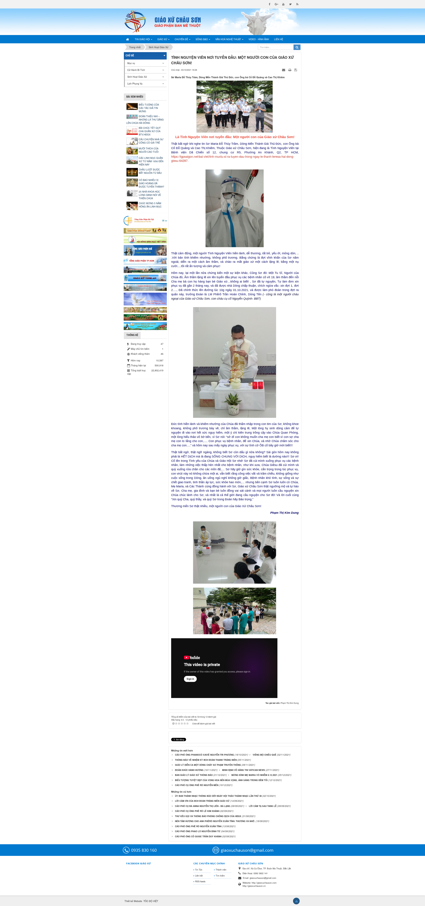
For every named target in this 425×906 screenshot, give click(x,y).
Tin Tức (198, 869)
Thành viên (221, 869)
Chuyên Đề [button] (182, 39)
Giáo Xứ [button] (162, 39)
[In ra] (290, 69)
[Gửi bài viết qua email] (284, 69)
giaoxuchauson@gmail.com (247, 850)
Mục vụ (131, 63)
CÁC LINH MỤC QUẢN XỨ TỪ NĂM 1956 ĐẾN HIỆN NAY (151, 161)
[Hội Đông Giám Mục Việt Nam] (145, 239)
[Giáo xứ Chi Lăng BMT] (145, 309)
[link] (232, 158)
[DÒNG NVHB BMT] (145, 325)
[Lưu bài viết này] (296, 69)
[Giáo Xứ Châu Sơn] (138, 21)
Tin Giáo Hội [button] (143, 39)
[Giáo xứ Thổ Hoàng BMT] (145, 286)
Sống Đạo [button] (202, 39)
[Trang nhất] (128, 39)
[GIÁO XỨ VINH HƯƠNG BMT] (145, 269)
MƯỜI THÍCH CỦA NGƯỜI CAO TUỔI (149, 150)
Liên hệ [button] (278, 39)
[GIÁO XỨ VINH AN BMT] (145, 277)
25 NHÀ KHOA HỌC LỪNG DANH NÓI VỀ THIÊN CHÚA (150, 195)
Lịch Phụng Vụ (134, 83)
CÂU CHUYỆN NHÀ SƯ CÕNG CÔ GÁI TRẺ (151, 141)
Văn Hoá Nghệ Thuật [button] (228, 39)
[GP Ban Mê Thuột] (145, 230)
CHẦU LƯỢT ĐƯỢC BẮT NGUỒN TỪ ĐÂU (150, 171)
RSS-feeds (200, 881)
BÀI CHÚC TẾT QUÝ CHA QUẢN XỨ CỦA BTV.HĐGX (150, 131)
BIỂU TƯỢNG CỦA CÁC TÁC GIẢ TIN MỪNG (149, 108)
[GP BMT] (145, 317)
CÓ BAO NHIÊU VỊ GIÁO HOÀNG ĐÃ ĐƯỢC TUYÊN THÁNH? (151, 183)
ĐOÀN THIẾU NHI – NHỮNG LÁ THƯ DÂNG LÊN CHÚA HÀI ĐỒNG (145, 119)
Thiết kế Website (133, 901)
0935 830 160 (144, 850)
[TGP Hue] (145, 250)
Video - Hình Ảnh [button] (259, 39)
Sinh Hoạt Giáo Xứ (137, 76)
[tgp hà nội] (145, 220)
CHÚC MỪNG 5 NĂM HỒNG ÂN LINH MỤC (150, 205)
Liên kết (199, 875)
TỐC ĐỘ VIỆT (150, 901)
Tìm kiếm (220, 875)
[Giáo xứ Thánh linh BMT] (145, 298)
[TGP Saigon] (145, 260)
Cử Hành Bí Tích (136, 70)
